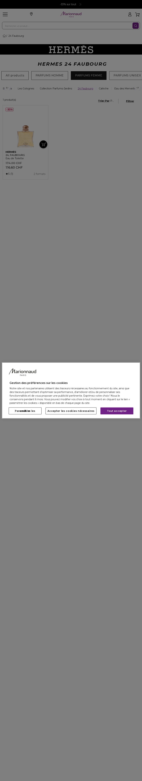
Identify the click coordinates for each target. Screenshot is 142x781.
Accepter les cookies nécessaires (70, 411)
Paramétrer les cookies (25, 411)
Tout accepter (117, 411)
